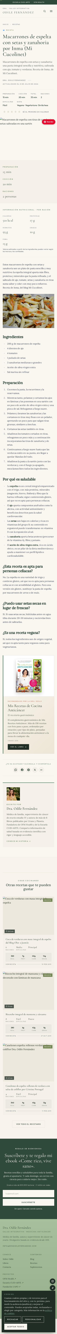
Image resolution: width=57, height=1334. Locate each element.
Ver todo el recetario (28, 1124)
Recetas (16, 24)
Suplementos (36, 1267)
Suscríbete (28, 1202)
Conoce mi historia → (19, 841)
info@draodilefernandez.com (20, 1246)
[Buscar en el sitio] (45, 11)
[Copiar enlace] (41, 769)
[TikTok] (52, 1288)
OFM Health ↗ (9, 1279)
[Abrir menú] (51, 11)
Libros (5, 1263)
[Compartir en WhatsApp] (15, 769)
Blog (32, 1259)
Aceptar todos (15, 1327)
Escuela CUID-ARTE (21, 2)
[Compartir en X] (34, 769)
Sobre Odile (8, 1259)
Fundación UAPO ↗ (11, 1286)
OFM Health (39, 2)
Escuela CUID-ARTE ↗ (13, 1282)
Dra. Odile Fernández (22, 808)
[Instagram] (52, 1281)
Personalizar (33, 1319)
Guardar (50, 122)
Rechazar (12, 1319)
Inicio (6, 24)
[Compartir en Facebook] (22, 769)
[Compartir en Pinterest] (28, 769)
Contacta (7, 1267)
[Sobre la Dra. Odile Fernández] (13, 793)
